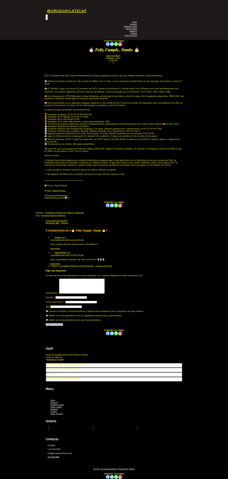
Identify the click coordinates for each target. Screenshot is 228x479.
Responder (55, 248)
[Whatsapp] (116, 44)
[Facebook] (108, 44)
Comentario (52, 293)
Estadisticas (50, 213)
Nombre (50, 297)
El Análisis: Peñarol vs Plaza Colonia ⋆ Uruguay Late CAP (86, 266)
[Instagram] (120, 44)
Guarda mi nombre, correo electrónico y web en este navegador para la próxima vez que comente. (96, 311)
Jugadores (79, 213)
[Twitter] (112, 44)
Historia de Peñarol (65, 213)
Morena (61, 215)
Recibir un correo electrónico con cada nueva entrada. (75, 320)
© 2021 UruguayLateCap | (105, 469)
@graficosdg (59, 191)
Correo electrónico (55, 302)
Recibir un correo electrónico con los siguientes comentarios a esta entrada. (85, 315)
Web (48, 306)
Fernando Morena (49, 215)
